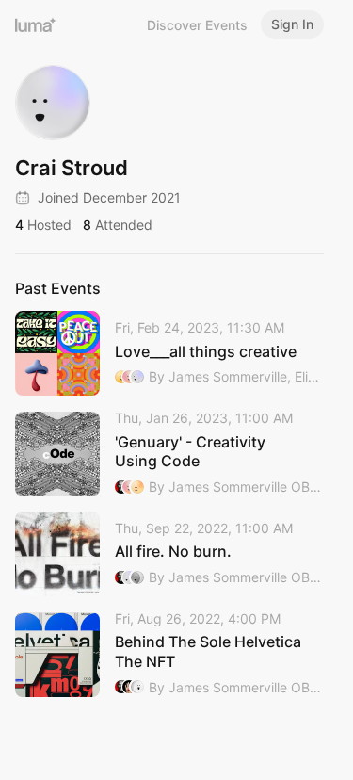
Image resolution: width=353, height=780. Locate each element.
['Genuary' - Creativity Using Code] (169, 453)
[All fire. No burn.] (169, 554)
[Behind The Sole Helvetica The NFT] (169, 654)
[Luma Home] (35, 24)
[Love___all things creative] (169, 353)
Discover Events (197, 25)
